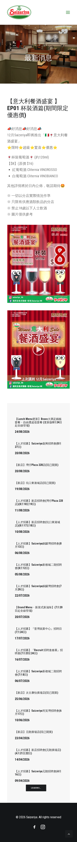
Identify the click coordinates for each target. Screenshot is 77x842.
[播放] (9, 385)
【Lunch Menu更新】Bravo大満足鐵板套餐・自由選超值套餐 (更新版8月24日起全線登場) (38, 422)
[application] (38, 349)
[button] (38, 349)
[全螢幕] (66, 385)
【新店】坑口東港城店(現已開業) (35, 482)
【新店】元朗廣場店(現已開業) (34, 731)
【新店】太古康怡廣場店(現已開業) (36, 692)
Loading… (36, 788)
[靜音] (61, 385)
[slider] (36, 385)
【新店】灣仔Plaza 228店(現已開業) (36, 464)
